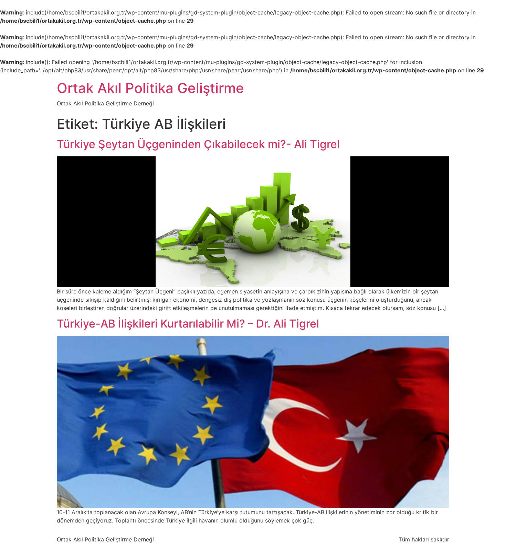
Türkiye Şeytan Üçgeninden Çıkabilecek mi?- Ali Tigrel (198, 144)
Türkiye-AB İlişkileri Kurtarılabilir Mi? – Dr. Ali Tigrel (188, 323)
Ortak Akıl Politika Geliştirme (150, 88)
